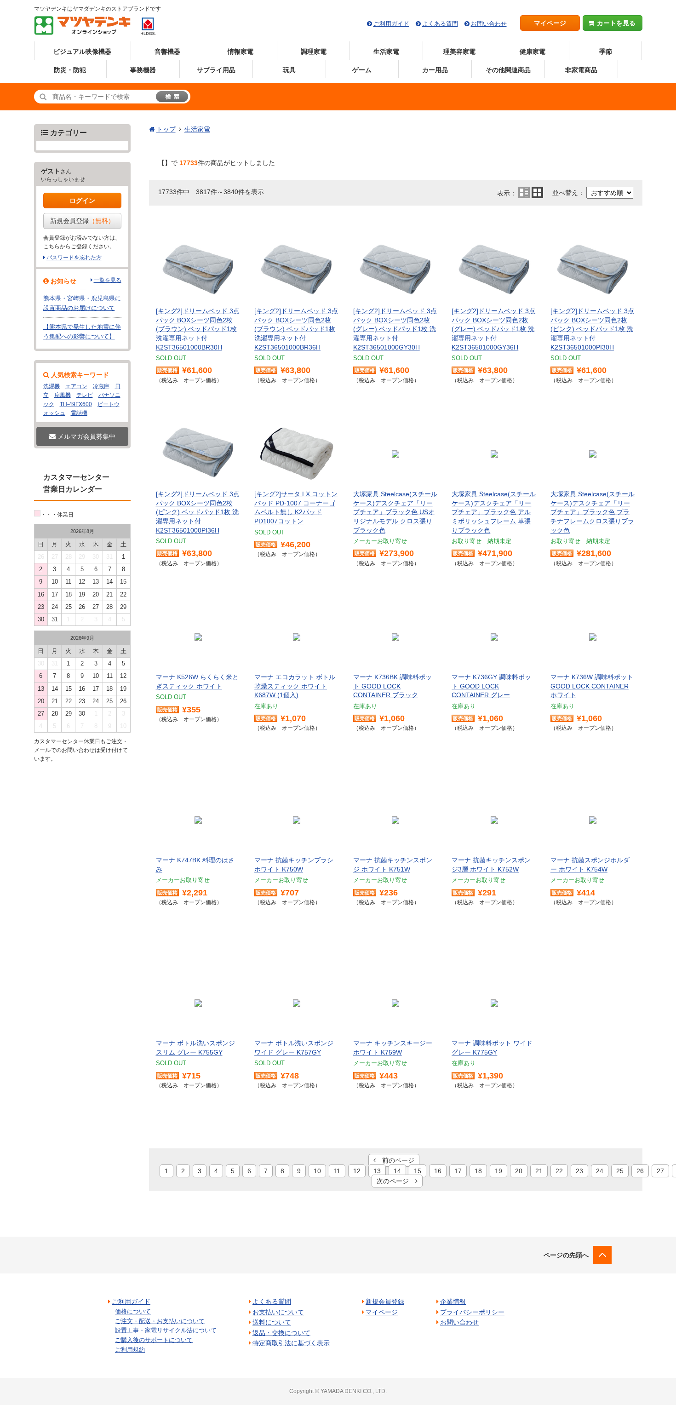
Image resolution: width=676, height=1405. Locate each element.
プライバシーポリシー (472, 1312)
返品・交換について (281, 1332)
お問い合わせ (489, 23)
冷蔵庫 (101, 386)
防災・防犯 (70, 70)
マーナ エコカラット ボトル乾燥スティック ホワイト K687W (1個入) (294, 686)
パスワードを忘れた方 (74, 257)
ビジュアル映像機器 (82, 51)
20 (518, 1171)
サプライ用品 (216, 70)
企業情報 (453, 1301)
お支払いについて (278, 1312)
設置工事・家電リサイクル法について (166, 1330)
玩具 (289, 70)
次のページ (396, 1181)
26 (640, 1171)
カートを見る (615, 23)
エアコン (76, 386)
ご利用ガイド (391, 23)
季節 (605, 51)
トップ (166, 129)
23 (579, 1171)
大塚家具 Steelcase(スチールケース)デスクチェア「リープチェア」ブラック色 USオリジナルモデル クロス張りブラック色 (395, 511)
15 (417, 1171)
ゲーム (362, 70)
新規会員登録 (82, 220)
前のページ (395, 1160)
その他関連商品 (508, 70)
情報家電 (240, 51)
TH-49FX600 (76, 404)
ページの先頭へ (566, 1255)
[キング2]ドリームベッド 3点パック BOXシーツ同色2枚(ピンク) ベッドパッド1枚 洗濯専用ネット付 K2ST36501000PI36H (198, 511)
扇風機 (62, 395)
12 (357, 1171)
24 (599, 1171)
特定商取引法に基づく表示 (291, 1343)
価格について (133, 1311)
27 (660, 1171)
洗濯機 (51, 386)
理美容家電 (459, 51)
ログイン (82, 200)
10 (317, 1171)
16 (437, 1171)
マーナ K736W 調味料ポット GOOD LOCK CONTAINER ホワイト (591, 686)
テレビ (84, 395)
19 (498, 1171)
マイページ (550, 23)
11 (337, 1171)
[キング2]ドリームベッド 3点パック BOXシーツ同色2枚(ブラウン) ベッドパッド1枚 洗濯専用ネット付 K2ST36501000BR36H (296, 328)
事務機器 (143, 70)
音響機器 (167, 51)
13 (377, 1171)
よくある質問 (440, 23)
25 (620, 1171)
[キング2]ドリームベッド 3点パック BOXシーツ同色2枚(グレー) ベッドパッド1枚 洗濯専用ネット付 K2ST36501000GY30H (395, 328)
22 (559, 1171)
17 (458, 1171)
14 (397, 1171)
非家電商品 (581, 70)
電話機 (79, 413)
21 (539, 1171)
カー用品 (435, 70)
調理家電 (314, 51)
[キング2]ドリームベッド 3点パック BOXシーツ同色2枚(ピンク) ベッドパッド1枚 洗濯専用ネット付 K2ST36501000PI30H (592, 328)
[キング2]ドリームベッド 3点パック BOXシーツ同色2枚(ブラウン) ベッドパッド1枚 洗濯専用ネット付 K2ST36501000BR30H (198, 328)
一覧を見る (107, 280)
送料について (271, 1322)
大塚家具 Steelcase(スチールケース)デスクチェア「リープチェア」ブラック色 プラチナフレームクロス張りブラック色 (592, 511)
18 (478, 1171)
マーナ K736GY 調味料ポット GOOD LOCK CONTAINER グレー (491, 686)
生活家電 (386, 51)
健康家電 (532, 51)
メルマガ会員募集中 (85, 436)
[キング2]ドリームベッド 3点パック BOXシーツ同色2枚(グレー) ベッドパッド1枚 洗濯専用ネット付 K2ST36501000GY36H (493, 328)
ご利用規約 (130, 1349)
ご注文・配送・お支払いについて (160, 1321)
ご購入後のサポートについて (154, 1339)
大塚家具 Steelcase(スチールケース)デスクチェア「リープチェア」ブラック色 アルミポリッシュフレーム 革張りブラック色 (494, 511)
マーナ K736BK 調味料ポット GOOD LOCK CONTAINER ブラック (392, 686)
